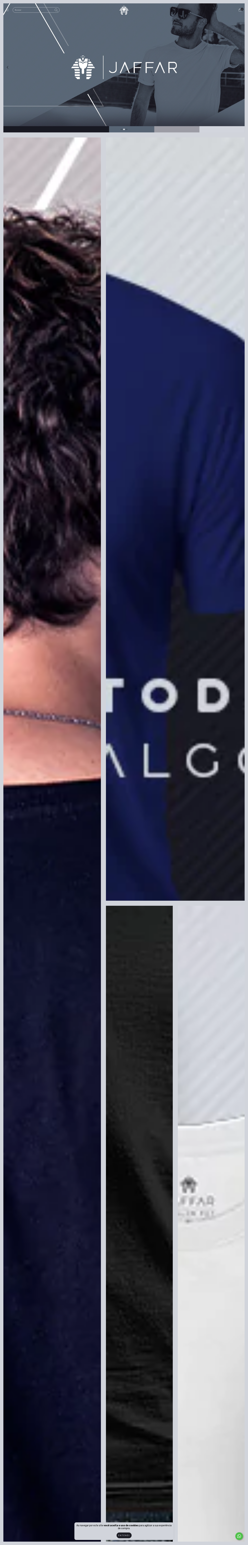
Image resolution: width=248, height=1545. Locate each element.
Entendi (124, 1535)
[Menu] (8, 10)
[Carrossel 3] (124, 67)
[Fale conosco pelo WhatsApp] (239, 1536)
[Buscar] (56, 10)
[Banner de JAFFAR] (175, 519)
